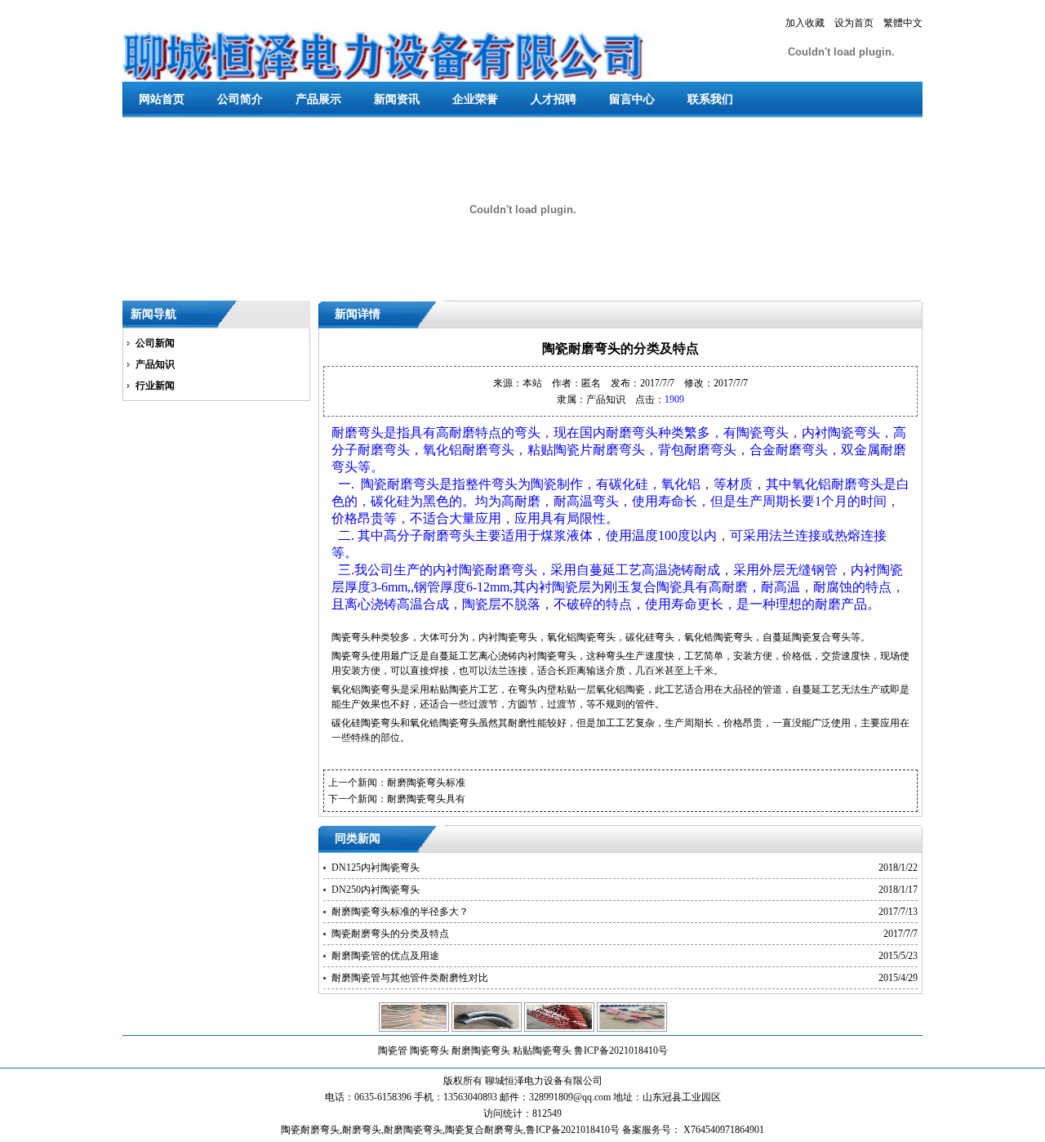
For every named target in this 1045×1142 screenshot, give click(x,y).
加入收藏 (805, 23)
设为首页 (854, 23)
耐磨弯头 (361, 1129)
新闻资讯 (397, 99)
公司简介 (240, 99)
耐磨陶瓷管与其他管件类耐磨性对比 (409, 978)
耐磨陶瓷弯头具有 (426, 799)
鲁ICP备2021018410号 (621, 1050)
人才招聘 (553, 99)
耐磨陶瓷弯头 (480, 1050)
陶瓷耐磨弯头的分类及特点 (390, 933)
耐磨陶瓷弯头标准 (426, 782)
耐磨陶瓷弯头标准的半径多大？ (400, 911)
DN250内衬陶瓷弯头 (375, 889)
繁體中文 (903, 23)
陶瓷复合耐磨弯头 (484, 1129)
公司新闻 (155, 343)
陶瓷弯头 (429, 1050)
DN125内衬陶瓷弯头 (375, 867)
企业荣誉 (475, 99)
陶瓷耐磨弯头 (310, 1129)
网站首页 (162, 99)
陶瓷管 (392, 1050)
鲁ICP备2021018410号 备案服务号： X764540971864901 (645, 1129)
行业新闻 (155, 385)
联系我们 (710, 99)
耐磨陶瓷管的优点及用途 (385, 955)
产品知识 (155, 364)
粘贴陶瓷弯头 (542, 1050)
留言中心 (632, 99)
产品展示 (318, 99)
